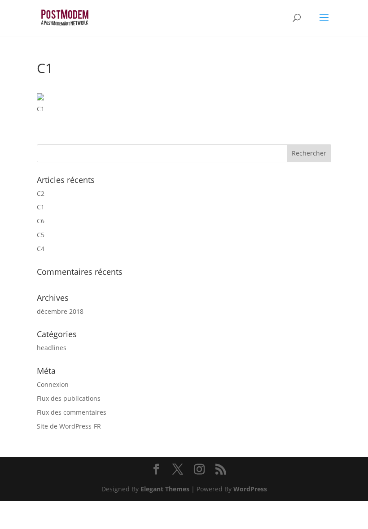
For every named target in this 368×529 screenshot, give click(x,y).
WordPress (250, 489)
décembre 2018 (60, 311)
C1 (40, 207)
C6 (40, 221)
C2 (40, 193)
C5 (40, 234)
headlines (51, 347)
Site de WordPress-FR (69, 426)
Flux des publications (69, 398)
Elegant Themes (164, 489)
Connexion (53, 384)
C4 (40, 248)
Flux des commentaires (71, 412)
